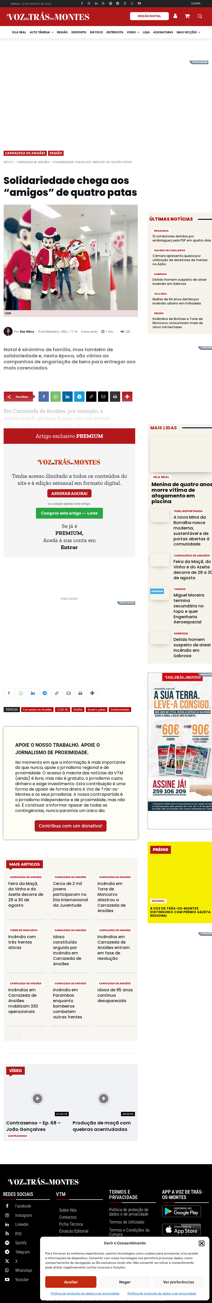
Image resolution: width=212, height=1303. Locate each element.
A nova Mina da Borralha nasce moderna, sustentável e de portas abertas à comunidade (191, 530)
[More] (127, 396)
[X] (125, 4)
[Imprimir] (115, 396)
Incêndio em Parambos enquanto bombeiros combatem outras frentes (67, 1003)
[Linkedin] (96, 4)
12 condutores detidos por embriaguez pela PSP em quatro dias (182, 238)
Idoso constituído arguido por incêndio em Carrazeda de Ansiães (67, 950)
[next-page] (17, 1035)
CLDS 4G (62, 709)
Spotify (21, 1242)
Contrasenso (17, 1136)
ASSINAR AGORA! (69, 493)
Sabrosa (160, 274)
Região (56, 153)
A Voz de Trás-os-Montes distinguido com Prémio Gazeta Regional (180, 912)
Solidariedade (120, 709)
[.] (175, 16)
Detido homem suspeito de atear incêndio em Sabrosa (180, 281)
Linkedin (21, 1224)
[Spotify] (110, 4)
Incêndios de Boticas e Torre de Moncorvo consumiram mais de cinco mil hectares (178, 323)
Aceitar (71, 1282)
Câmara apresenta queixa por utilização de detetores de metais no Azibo (180, 260)
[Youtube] (139, 4)
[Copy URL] (91, 396)
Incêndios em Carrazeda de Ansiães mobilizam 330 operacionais (23, 1000)
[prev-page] (9, 1035)
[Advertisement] (106, 97)
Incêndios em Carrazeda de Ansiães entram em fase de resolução (113, 947)
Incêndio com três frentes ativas (22, 942)
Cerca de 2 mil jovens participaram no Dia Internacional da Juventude (70, 894)
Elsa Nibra (27, 331)
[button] (201, 1243)
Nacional (158, 901)
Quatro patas (96, 709)
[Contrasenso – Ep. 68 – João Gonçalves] (37, 1098)
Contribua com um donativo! (70, 826)
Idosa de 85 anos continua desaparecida (115, 995)
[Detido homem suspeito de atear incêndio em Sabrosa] (160, 638)
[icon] (187, 16)
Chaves (180, 589)
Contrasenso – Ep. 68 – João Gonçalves (33, 1126)
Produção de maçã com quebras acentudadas (102, 1126)
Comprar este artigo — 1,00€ (69, 513)
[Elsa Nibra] (9, 331)
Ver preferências (178, 1282)
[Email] (103, 396)
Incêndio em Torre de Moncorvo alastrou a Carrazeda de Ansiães (111, 897)
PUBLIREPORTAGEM (188, 511)
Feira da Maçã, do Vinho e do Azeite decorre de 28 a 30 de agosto (25, 894)
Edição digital (149, 16)
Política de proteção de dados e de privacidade (85, 1293)
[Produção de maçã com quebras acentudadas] (104, 1098)
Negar (125, 1282)
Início (8, 162)
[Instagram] (89, 4)
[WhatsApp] (132, 4)
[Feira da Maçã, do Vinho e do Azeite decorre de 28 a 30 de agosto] (160, 560)
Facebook (23, 1206)
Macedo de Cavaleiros (169, 250)
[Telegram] (118, 4)
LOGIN (196, 3)
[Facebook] (82, 4)
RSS (18, 1233)
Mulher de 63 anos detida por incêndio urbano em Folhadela (177, 301)
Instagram (23, 1215)
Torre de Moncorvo (23, 930)
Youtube (21, 1279)
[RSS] (104, 4)
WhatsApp (23, 1270)
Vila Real (160, 293)
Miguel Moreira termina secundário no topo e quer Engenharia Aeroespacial (188, 608)
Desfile (77, 709)
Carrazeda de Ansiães (25, 153)
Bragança (161, 230)
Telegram (22, 1252)
